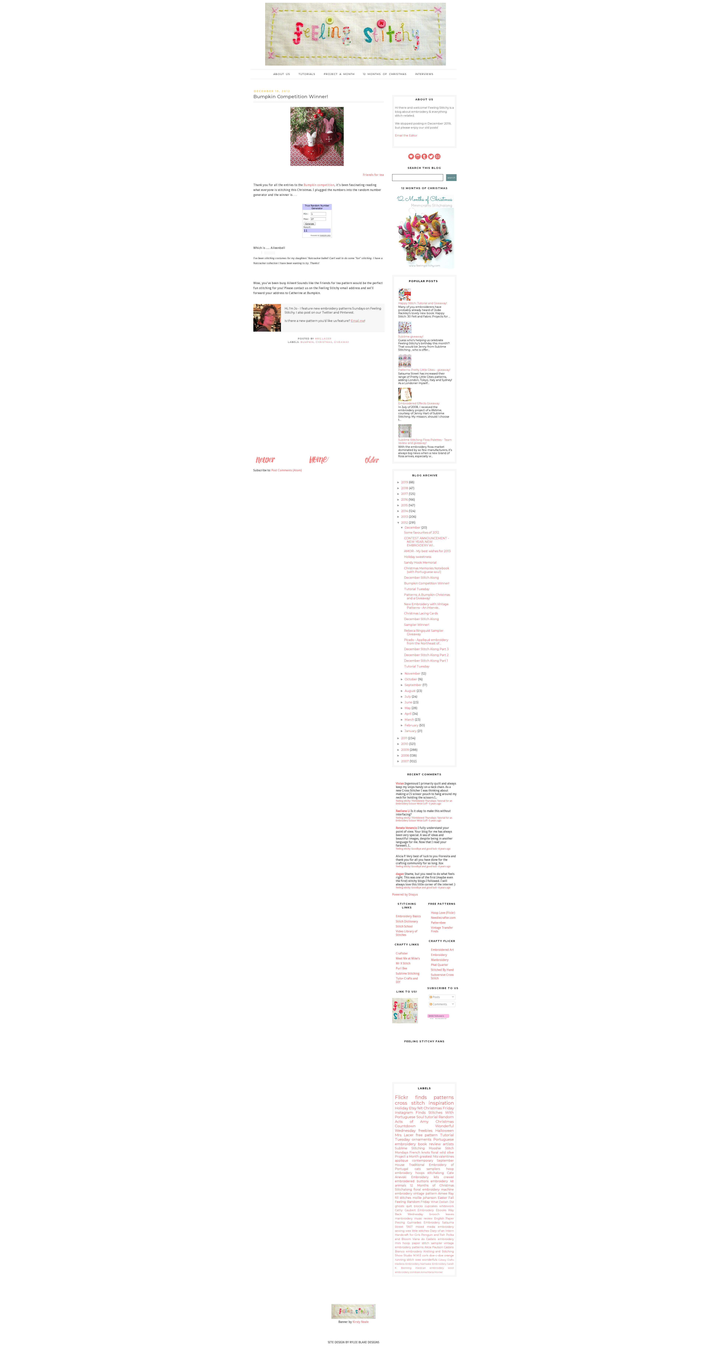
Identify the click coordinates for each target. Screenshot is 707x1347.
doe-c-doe (436, 1255)
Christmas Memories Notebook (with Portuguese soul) (426, 570)
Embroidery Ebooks (432, 1210)
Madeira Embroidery (407, 1263)
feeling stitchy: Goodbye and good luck (416, 848)
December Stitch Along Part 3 (426, 649)
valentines (446, 1156)
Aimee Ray (446, 1193)
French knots (419, 1152)
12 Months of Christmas (385, 74)
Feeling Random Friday (412, 1202)
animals (400, 1185)
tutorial (431, 1117)
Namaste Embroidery (433, 1263)
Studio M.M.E (412, 1255)
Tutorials (307, 74)
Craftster (402, 953)
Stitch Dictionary (407, 921)
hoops (419, 1173)
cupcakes (431, 1206)
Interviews (424, 74)
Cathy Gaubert (405, 1210)
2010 (405, 744)
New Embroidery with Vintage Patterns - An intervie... (426, 605)
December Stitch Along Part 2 (426, 655)
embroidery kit (442, 1181)
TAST (409, 1226)
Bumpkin (307, 342)
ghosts (399, 1206)
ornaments (421, 1139)
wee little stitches (417, 1230)
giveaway (341, 342)
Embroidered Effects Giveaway (418, 403)
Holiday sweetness (417, 557)
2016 (405, 499)
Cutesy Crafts (446, 1259)
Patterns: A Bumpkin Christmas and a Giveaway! (427, 596)
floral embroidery (427, 1189)
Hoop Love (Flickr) (443, 913)
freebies (425, 1130)
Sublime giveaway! (410, 336)
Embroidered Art (442, 950)
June (409, 702)
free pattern (427, 1135)
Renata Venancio (406, 828)
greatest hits (429, 1156)
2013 (405, 516)
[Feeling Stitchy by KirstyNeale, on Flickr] (353, 1318)
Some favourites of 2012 (421, 532)
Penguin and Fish (433, 1235)
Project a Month (339, 74)
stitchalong (435, 1173)
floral (434, 1152)
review (428, 1218)
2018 (405, 488)
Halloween (444, 1130)
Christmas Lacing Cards (421, 613)
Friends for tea (373, 175)
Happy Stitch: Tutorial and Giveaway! (422, 303)
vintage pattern (425, 1193)
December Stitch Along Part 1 (426, 660)
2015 (405, 505)
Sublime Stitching (407, 973)
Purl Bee (401, 968)
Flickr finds (411, 1097)
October (411, 679)
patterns (444, 1097)
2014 (405, 511)
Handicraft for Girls (407, 1235)
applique (401, 1160)
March (410, 719)
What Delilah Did (442, 1202)
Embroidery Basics (408, 916)
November (413, 673)
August (410, 691)
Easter (442, 1198)
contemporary (422, 1160)
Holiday (401, 1108)
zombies (415, 1272)
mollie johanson (424, 1198)
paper (416, 1243)
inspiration (441, 1103)
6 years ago (444, 848)
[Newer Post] (265, 463)
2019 (405, 482)
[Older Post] (372, 463)
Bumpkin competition (319, 185)
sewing (399, 1230)
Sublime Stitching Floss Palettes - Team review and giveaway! (425, 441)
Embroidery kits (425, 1177)
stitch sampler (432, 1243)
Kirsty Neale (361, 1322)
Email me (358, 321)
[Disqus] (318, 406)
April (408, 713)
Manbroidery (440, 960)
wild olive (447, 1152)
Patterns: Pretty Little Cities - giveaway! (424, 370)
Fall (451, 1198)
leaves (450, 1214)
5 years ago (435, 820)
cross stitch (410, 1103)
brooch (434, 1214)
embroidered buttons (412, 1181)
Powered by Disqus (405, 894)
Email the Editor (406, 135)
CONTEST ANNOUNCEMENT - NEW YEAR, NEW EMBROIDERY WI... (426, 542)
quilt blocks (414, 1206)
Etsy (412, 1108)
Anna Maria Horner (432, 1272)
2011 (404, 738)
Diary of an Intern (442, 1230)
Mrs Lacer (404, 1135)
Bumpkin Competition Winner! (426, 583)
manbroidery (404, 1218)
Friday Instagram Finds (424, 1110)
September (413, 685)
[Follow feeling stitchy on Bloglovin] (438, 1018)
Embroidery (439, 955)
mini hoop (402, 1243)
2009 (405, 750)
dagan (400, 874)
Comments (439, 1004)
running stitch (404, 1259)
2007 (405, 761)
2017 (405, 494)
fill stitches (403, 1198)
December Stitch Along (421, 577)
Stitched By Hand (442, 970)
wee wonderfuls (426, 1259)
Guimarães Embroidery (423, 1222)
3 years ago (435, 803)
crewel (449, 1177)
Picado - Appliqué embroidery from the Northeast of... (426, 641)
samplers (433, 1169)
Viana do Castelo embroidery (433, 1239)
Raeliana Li (403, 811)
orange (449, 1255)
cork (425, 1255)
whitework (446, 1206)
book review (429, 1144)
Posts (436, 997)
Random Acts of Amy (424, 1119)
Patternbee (438, 922)
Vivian (400, 783)
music (418, 1218)
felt (420, 1108)
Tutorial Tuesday (416, 589)
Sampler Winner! (416, 625)
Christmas (324, 342)
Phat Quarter (439, 965)
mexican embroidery (429, 1268)
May (408, 708)
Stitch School (404, 926)
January (411, 731)
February (412, 725)
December (413, 527)
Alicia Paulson (434, 1247)
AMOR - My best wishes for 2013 (427, 551)
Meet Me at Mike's (408, 958)
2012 (405, 522)
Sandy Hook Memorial (420, 562)
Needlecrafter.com (443, 917)
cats (418, 1169)
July (408, 696)
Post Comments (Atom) (286, 470)
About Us (281, 74)
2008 (405, 755)
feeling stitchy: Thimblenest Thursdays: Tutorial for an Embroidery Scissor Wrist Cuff (424, 802)
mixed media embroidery (435, 1226)
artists (448, 1144)
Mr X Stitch (403, 963)
